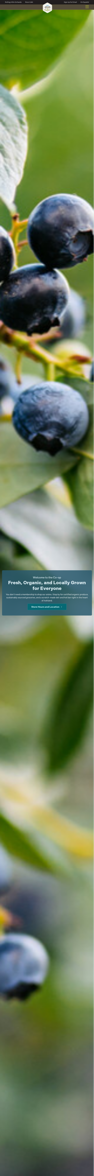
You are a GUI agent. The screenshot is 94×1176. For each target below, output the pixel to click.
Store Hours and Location (45, 606)
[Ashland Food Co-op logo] (47, 8)
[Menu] (87, 7)
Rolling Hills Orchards (13, 2)
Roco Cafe (29, 2)
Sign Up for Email (70, 2)
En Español (85, 2)
